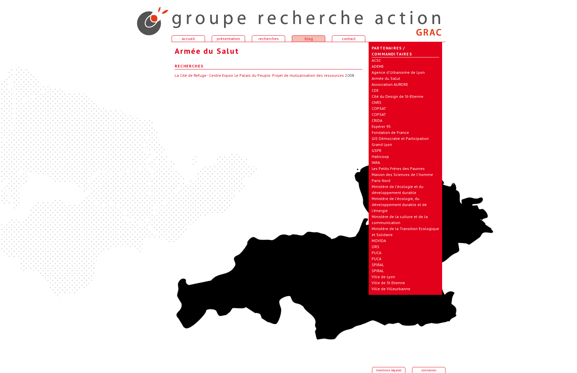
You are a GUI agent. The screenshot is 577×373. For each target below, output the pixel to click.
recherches (268, 38)
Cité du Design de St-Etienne (397, 96)
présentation (228, 38)
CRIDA (377, 120)
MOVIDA (379, 240)
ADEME (378, 66)
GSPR (376, 150)
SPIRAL (378, 264)
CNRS (376, 102)
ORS (375, 246)
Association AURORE (390, 84)
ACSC (376, 60)
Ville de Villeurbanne (391, 288)
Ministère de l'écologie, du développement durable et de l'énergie (399, 204)
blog (309, 38)
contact (349, 38)
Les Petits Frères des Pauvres (398, 168)
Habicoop (380, 156)
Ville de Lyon (383, 276)
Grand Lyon (382, 144)
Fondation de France (390, 132)
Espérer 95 (381, 126)
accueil (148, 18)
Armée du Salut (386, 78)
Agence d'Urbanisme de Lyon (398, 72)
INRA (376, 162)
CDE (375, 90)
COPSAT (379, 108)
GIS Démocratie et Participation (400, 138)
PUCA (376, 252)
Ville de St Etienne (388, 282)
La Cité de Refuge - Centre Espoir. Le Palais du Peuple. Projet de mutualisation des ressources (259, 75)
